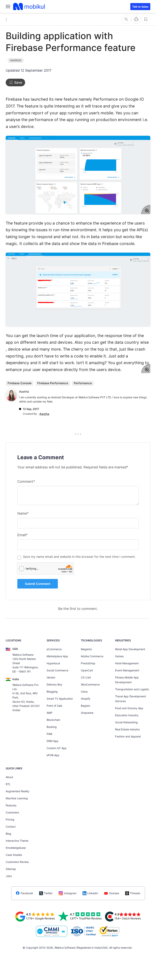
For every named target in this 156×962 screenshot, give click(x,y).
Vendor (51, 677)
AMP (49, 712)
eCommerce (54, 649)
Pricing (10, 819)
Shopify (85, 698)
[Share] (136, 19)
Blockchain (53, 719)
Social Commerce (57, 670)
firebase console (20, 383)
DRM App (52, 741)
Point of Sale (54, 705)
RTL (8, 784)
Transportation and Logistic (132, 689)
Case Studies (14, 854)
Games (119, 656)
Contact (11, 826)
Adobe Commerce (92, 656)
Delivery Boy (54, 684)
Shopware (87, 712)
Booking (52, 726)
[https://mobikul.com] (29, 6)
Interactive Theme (17, 840)
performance (83, 383)
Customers (12, 812)
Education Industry (126, 715)
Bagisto (85, 705)
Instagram (70, 893)
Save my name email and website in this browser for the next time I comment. (79, 557)
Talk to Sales (140, 6)
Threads (135, 893)
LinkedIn (92, 893)
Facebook (27, 893)
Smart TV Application (60, 698)
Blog (8, 833)
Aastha (24, 391)
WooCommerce (90, 684)
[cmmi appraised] (52, 931)
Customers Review (17, 861)
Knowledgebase (16, 847)
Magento (86, 649)
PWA (49, 734)
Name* (23, 513)
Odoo (84, 691)
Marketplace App (57, 656)
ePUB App (53, 755)
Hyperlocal (53, 663)
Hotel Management (127, 663)
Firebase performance (52, 383)
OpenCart (87, 670)
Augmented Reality (17, 791)
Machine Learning (17, 798)
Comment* (26, 481)
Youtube (114, 893)
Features (11, 805)
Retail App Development (130, 649)
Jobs (9, 876)
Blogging (52, 691)
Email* (22, 535)
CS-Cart (86, 677)
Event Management (127, 670)
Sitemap (11, 869)
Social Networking (126, 722)
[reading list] (145, 19)
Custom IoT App (57, 748)
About (9, 777)
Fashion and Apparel (128, 736)
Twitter (48, 893)
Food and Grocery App (129, 708)
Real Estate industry (127, 729)
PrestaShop (88, 663)
